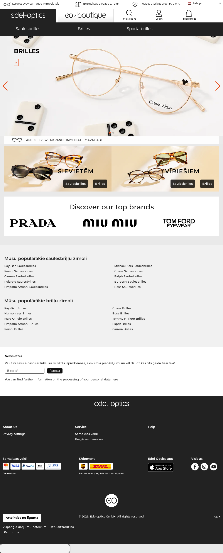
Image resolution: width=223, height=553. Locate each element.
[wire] (53, 466)
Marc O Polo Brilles (18, 318)
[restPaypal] (28, 466)
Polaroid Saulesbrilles (20, 281)
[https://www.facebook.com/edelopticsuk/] (195, 467)
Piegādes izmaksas (89, 439)
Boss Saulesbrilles (127, 286)
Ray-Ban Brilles (15, 308)
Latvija (197, 3)
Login (158, 18)
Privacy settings (14, 434)
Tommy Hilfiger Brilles (128, 318)
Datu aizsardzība (61, 527)
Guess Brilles (121, 308)
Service (81, 427)
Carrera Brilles (122, 329)
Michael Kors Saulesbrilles (133, 266)
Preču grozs (188, 18)
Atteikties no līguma (22, 518)
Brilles (100, 184)
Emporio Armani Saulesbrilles (26, 286)
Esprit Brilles (121, 324)
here (115, 379)
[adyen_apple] (40, 466)
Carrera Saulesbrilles (19, 276)
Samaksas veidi (86, 434)
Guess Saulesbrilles (128, 271)
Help (151, 427)
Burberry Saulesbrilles (130, 281)
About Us (10, 427)
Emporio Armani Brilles (21, 324)
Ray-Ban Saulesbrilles (20, 266)
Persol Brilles (13, 329)
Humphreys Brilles (18, 313)
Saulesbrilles (76, 184)
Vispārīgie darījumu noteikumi (25, 527)
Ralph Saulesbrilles (128, 276)
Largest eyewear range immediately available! (35, 5)
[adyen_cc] (6, 466)
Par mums (11, 532)
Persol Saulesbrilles (18, 271)
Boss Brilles (120, 313)
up (216, 516)
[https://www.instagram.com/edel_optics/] (204, 467)
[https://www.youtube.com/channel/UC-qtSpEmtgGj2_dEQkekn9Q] (213, 467)
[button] (28, 15)
